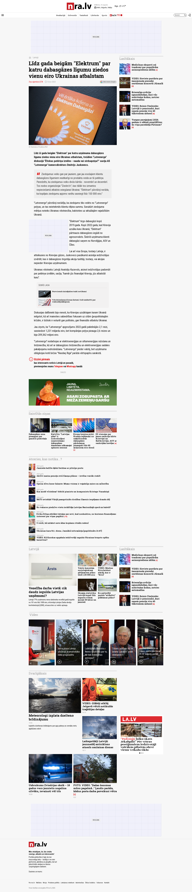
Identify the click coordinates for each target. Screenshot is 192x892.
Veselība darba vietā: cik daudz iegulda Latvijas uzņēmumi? (48, 592)
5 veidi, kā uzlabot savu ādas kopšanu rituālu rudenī (63, 523)
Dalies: (63, 372)
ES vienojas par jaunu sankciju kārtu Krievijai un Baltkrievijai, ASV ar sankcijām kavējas (106, 438)
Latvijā (35, 57)
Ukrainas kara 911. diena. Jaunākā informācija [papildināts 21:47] (69, 531)
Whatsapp (71, 366)
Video (33, 615)
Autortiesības (80, 883)
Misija (45, 883)
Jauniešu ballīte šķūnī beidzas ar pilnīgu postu (60, 468)
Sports (104, 15)
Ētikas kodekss (90, 883)
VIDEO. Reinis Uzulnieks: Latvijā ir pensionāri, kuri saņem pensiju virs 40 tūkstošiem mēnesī (145, 110)
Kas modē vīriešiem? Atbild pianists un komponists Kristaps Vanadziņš (73, 491)
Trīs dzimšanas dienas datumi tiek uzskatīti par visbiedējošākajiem (73, 301)
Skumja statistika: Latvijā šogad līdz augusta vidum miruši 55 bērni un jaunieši (87, 597)
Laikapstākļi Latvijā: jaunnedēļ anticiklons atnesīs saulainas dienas (97, 744)
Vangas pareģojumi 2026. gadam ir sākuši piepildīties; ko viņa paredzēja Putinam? (147, 122)
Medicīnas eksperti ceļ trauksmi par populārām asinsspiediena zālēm (145, 67)
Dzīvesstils (72, 15)
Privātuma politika (53, 883)
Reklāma (39, 883)
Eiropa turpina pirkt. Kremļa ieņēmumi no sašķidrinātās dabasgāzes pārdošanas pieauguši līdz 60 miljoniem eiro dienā (83, 441)
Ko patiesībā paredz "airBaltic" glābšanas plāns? (106, 595)
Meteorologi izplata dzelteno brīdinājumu (51, 717)
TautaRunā (84, 15)
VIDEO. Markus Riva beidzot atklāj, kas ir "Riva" (105, 571)
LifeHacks (95, 15)
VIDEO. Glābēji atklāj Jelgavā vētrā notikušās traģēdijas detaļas (97, 706)
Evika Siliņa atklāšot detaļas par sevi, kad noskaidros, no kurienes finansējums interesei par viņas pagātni (76, 515)
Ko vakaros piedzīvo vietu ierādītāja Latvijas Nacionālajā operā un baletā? (74, 507)
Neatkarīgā (60, 15)
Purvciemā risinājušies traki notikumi (69, 291)
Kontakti (106, 883)
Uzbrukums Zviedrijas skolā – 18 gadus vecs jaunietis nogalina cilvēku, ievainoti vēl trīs (49, 788)
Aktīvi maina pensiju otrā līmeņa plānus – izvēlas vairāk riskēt (68, 476)
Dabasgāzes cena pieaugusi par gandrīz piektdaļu (38, 436)
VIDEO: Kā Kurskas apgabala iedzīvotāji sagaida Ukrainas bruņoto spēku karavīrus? (73, 538)
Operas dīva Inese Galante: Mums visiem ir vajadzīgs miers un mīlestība (73, 484)
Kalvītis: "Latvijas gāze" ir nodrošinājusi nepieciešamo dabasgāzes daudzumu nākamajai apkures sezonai (61, 441)
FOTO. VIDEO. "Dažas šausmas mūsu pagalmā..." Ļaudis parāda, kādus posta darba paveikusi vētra (95, 788)
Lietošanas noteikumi (67, 883)
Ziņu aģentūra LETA (36, 82)
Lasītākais (127, 59)
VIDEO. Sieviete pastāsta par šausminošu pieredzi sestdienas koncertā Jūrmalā (147, 81)
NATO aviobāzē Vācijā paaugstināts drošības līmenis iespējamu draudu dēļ (73, 499)
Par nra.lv (32, 883)
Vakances (100, 883)
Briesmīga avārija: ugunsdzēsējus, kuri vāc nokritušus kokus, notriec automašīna (145, 96)
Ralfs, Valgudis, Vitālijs (103, 7)
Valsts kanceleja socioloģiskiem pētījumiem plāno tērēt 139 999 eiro (86, 571)
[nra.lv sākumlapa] (79, 6)
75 (66, 516)
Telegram (58, 366)
